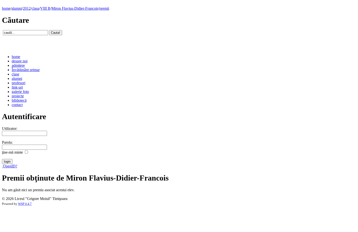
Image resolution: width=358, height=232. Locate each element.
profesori (18, 83)
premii (104, 8)
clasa (35, 8)
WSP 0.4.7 (25, 204)
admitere (18, 65)
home (6, 8)
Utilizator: (9, 128)
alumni (16, 8)
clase (15, 74)
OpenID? (9, 166)
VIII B (45, 8)
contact (17, 105)
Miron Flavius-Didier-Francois (74, 8)
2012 (27, 8)
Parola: (7, 142)
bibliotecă (19, 100)
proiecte (18, 96)
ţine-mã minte (12, 152)
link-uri (17, 87)
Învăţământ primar (26, 70)
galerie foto (20, 92)
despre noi (20, 61)
